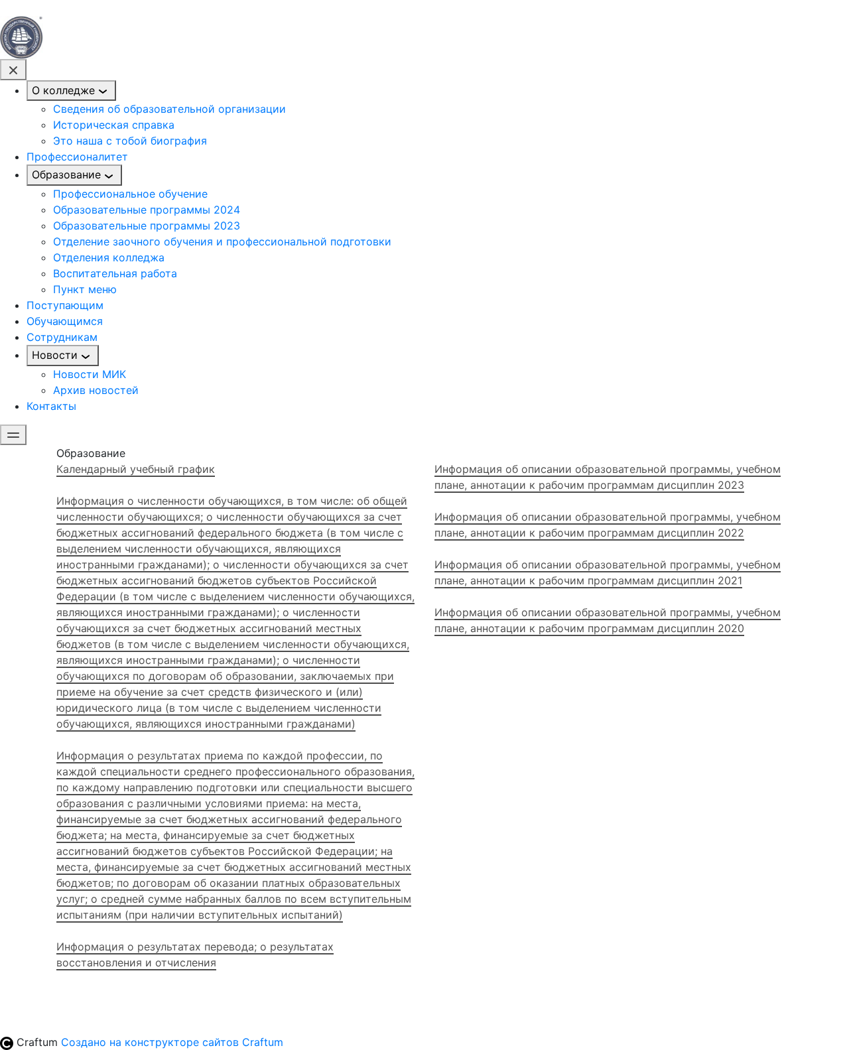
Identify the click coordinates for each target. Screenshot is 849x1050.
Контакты (51, 406)
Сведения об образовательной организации (169, 108)
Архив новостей (96, 390)
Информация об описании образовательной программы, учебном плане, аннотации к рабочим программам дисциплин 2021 (607, 572)
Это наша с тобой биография (130, 140)
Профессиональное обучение (130, 193)
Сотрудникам (62, 337)
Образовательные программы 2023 (146, 225)
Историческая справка (113, 124)
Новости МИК (89, 374)
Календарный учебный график (135, 469)
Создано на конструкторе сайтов (172, 1042)
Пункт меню (85, 289)
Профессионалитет (77, 156)
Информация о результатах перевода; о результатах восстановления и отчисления (195, 954)
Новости (55, 354)
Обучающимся (65, 321)
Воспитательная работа (115, 273)
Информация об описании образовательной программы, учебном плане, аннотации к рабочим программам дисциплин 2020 (607, 620)
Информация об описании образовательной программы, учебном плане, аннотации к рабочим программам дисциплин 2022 (607, 524)
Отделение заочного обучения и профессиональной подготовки (222, 241)
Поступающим (65, 305)
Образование (66, 174)
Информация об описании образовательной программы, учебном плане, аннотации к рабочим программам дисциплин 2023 (607, 477)
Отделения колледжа (108, 257)
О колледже (63, 90)
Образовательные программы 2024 (146, 209)
